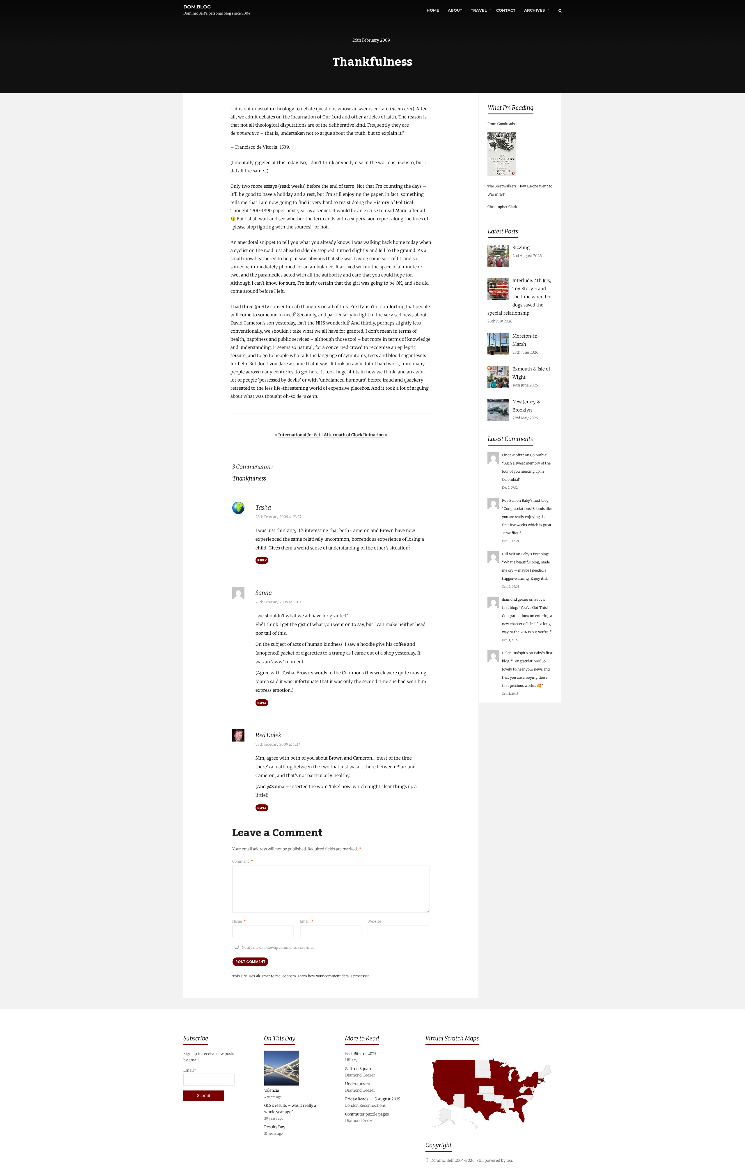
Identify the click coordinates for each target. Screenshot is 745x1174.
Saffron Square (358, 1068)
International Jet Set (299, 434)
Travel (479, 10)
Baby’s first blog (535, 500)
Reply (262, 560)
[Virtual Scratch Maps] (493, 1133)
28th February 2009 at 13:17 (278, 744)
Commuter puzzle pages (367, 1114)
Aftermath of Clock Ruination (354, 434)
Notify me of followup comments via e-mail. (278, 947)
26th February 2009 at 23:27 (278, 517)
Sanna (264, 592)
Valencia (271, 1090)
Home (433, 10)
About (455, 10)
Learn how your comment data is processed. (334, 976)
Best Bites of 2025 (361, 1053)
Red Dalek (268, 735)
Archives (534, 10)
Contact (505, 10)
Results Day (274, 1127)
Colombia (538, 455)
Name (239, 921)
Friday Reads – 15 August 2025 (372, 1099)
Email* (189, 1070)
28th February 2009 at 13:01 (278, 602)
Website (374, 921)
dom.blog (197, 7)
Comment (242, 861)
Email (307, 921)
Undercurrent (357, 1083)
